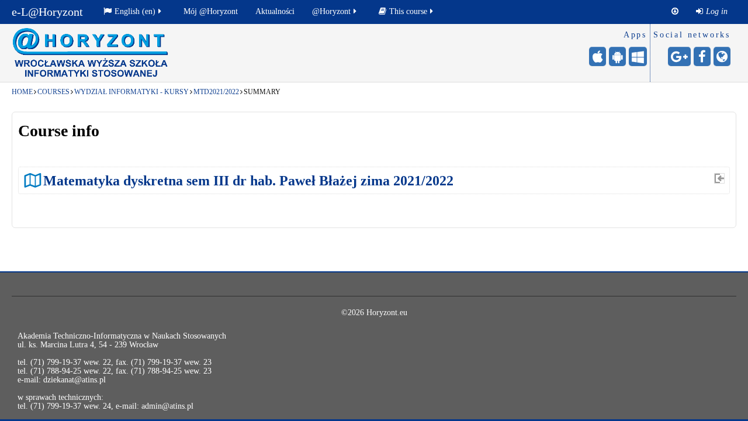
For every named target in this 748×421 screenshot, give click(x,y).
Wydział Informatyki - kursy (131, 92)
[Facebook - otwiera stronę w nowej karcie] (702, 56)
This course (408, 11)
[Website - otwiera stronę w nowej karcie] (722, 56)
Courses (53, 92)
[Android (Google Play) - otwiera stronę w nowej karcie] (617, 56)
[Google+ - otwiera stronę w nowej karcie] (679, 56)
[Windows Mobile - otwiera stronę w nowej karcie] (638, 56)
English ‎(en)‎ (135, 11)
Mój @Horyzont (210, 11)
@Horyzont (331, 11)
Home (22, 92)
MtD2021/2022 (216, 92)
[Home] (90, 52)
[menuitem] (711, 11)
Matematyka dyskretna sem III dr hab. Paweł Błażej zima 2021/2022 (248, 180)
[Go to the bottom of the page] (675, 11)
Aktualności (275, 11)
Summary (262, 92)
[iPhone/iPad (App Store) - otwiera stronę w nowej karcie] (597, 56)
